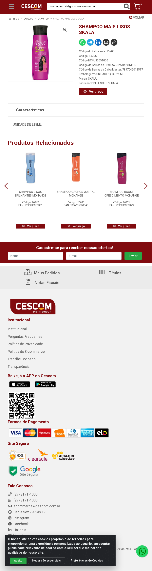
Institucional (17, 329)
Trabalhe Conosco (21, 359)
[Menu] (11, 6)
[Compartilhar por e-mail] (106, 42)
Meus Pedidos (46, 273)
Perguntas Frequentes (25, 337)
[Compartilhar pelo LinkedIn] (98, 42)
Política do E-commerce (26, 352)
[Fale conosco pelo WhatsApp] (142, 551)
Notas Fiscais (46, 282)
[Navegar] (6, 186)
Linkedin (19, 530)
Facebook (21, 524)
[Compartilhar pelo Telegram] (90, 42)
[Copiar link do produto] (114, 42)
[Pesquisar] (126, 6)
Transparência (18, 367)
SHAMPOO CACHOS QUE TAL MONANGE (76, 193)
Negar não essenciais (46, 560)
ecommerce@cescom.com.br (36, 506)
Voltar (138, 17)
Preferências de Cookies (87, 560)
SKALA (92, 78)
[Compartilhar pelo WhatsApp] (82, 42)
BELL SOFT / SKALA (105, 83)
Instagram (21, 518)
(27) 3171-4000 (25, 500)
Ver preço (95, 91)
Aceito (18, 560)
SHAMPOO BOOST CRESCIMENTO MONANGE (121, 193)
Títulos (115, 273)
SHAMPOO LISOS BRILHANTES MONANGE (30, 193)
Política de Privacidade (25, 344)
